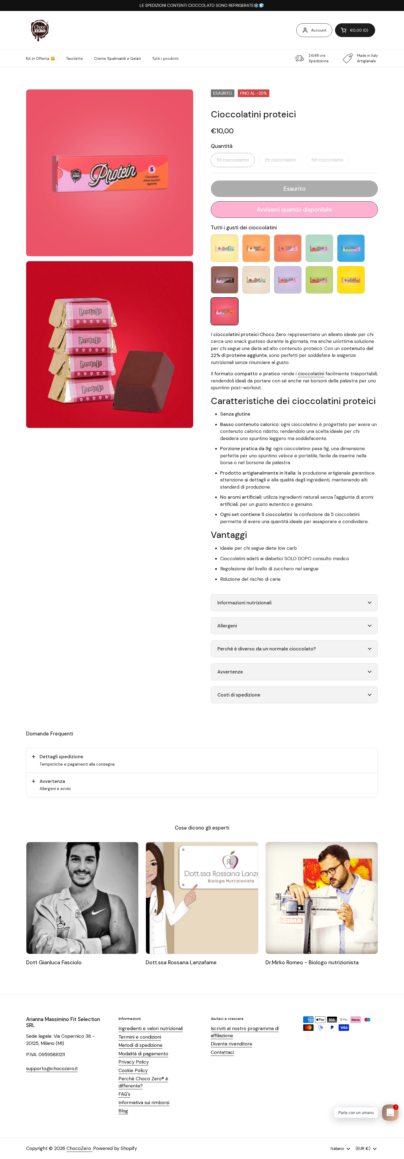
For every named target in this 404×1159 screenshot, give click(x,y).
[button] (355, 30)
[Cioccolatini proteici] (224, 311)
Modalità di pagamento (143, 1054)
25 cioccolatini (280, 160)
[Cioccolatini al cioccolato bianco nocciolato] (351, 248)
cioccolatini (311, 374)
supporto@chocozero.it (52, 1068)
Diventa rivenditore (231, 1044)
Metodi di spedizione (140, 1045)
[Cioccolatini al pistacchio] (319, 280)
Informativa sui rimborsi (143, 1102)
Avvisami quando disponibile (294, 209)
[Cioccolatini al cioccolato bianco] (319, 248)
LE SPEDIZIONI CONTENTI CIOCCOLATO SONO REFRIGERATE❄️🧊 (202, 6)
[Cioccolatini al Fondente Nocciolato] (287, 280)
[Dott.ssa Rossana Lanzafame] (202, 898)
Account (318, 30)
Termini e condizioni (139, 1037)
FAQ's (124, 1094)
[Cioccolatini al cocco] (256, 280)
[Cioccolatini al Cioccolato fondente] (224, 280)
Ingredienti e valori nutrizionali (150, 1028)
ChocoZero (79, 1148)
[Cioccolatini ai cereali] (224, 248)
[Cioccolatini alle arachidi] (351, 280)
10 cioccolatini (233, 160)
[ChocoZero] (40, 30)
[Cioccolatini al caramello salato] (256, 248)
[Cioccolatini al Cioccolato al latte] (287, 248)
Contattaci (222, 1052)
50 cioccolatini (327, 160)
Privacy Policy (133, 1062)
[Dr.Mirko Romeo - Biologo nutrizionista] (321, 898)
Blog (123, 1111)
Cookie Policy (133, 1070)
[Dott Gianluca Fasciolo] (82, 898)
